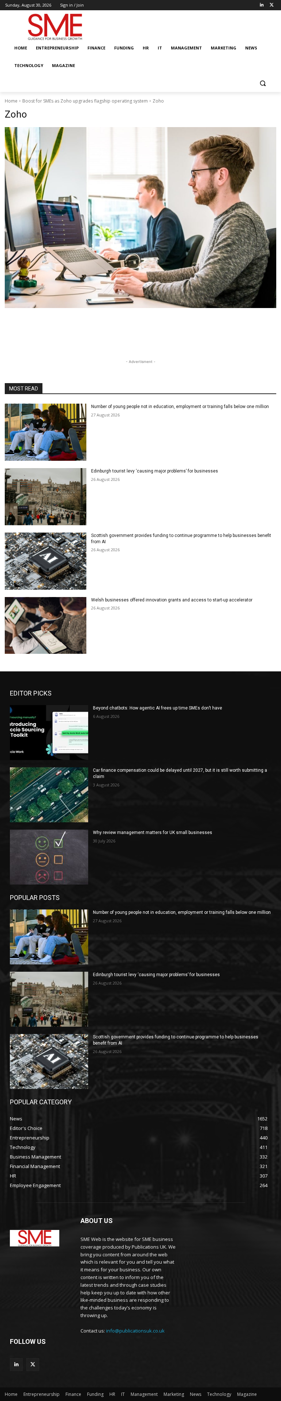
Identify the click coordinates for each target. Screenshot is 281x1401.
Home (11, 101)
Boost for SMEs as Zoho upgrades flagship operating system (85, 101)
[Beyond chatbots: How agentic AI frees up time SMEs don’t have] (49, 732)
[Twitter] (271, 5)
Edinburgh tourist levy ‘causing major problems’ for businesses (154, 471)
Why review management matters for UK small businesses (152, 832)
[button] (262, 83)
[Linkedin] (261, 5)
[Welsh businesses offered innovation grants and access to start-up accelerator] (45, 625)
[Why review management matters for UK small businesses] (49, 857)
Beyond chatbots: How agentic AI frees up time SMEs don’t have (157, 708)
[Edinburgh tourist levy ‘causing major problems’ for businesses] (45, 496)
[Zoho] (140, 217)
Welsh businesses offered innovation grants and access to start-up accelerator (171, 600)
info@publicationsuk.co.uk (135, 1330)
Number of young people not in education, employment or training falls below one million (180, 406)
